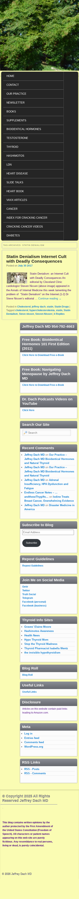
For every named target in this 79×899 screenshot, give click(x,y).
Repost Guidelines (32, 565)
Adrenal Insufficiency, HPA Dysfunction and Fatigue (46, 484)
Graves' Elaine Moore (37, 626)
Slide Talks (14, 182)
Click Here (28, 410)
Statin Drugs (61, 306)
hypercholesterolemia (42, 310)
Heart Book (15, 191)
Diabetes (13, 235)
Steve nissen (26, 314)
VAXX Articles (16, 199)
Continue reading (49, 298)
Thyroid (12, 146)
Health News (32, 635)
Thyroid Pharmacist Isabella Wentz (46, 648)
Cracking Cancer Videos (24, 226)
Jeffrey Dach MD (34, 454)
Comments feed (34, 742)
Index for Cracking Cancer (26, 217)
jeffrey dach (39, 306)
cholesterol (21, 310)
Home (10, 76)
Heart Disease (17, 173)
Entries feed (31, 738)
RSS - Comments (35, 773)
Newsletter (15, 102)
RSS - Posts (31, 769)
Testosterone (17, 138)
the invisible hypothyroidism (42, 652)
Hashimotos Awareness (39, 631)
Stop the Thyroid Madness (40, 643)
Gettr (25, 586)
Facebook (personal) (34, 601)
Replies (59, 314)
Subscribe (31, 542)
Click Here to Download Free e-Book (43, 355)
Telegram (27, 598)
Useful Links (29, 691)
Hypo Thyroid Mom (36, 639)
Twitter (26, 590)
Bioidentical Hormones (23, 129)
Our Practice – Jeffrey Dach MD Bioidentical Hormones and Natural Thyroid (49, 459)
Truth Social (29, 594)
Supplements (16, 120)
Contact (12, 84)
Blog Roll (27, 674)
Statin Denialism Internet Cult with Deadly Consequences (36, 258)
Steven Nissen (43, 314)
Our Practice (16, 93)
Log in (28, 733)
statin (50, 306)
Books (11, 111)
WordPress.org (33, 746)
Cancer (11, 208)
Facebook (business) (34, 605)
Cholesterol (24, 306)
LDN (9, 164)
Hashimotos (15, 155)
